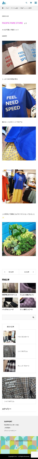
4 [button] (20, 396)
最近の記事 (10, 326)
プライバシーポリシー (10, 430)
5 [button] (22, 396)
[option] (19, 390)
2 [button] (17, 396)
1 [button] (15, 396)
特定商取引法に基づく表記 (11, 425)
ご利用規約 (7, 427)
